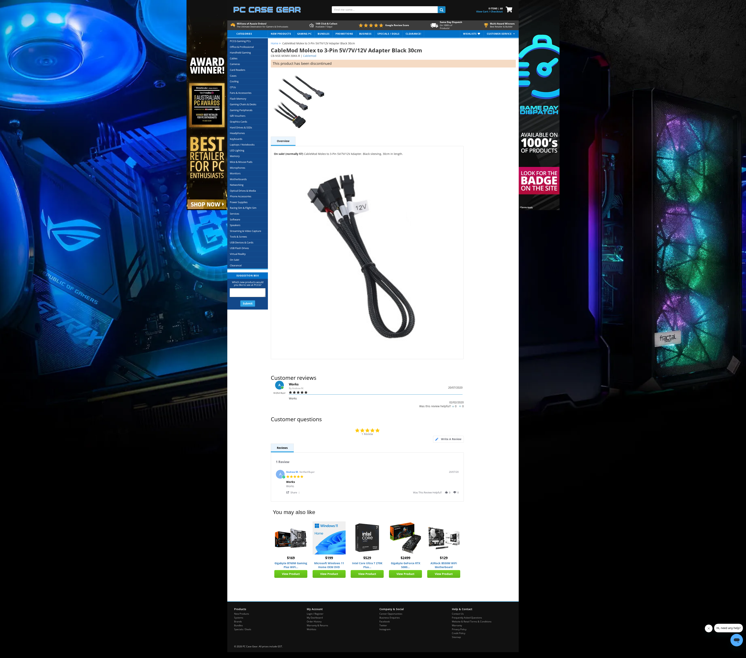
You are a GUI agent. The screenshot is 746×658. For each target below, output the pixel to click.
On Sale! (234, 259)
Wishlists (311, 629)
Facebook (384, 621)
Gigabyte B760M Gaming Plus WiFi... (291, 565)
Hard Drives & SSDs (241, 127)
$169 (291, 557)
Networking (236, 185)
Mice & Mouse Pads (241, 162)
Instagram (384, 629)
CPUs (233, 87)
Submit (248, 303)
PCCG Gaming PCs (240, 41)
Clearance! (236, 265)
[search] (441, 9)
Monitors (235, 173)
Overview (283, 141)
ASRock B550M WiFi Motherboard (444, 565)
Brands (238, 621)
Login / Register (315, 613)
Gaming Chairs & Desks (243, 104)
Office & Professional (242, 47)
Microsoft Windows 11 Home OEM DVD (329, 565)
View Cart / (483, 11)
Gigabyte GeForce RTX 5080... (405, 565)
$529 (367, 557)
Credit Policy (458, 633)
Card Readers (237, 70)
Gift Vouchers (237, 116)
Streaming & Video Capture (245, 231)
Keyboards (236, 139)
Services (234, 213)
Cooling (234, 81)
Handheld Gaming (240, 52)
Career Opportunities (390, 613)
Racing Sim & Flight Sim (243, 208)
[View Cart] (508, 9)
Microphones (237, 167)
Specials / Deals (242, 629)
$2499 (405, 557)
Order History (314, 621)
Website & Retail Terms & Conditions (472, 621)
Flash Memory (238, 98)
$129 (444, 557)
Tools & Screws (238, 236)
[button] (293, 492)
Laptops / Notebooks (242, 144)
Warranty (457, 625)
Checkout (497, 11)
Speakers (235, 225)
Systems (238, 617)
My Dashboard (315, 617)
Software (235, 219)
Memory (235, 156)
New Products (241, 613)
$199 (329, 557)
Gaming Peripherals (241, 110)
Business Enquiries (389, 617)
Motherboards (238, 179)
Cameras (235, 64)
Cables (233, 58)
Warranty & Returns (317, 625)
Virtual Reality (238, 254)
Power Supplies (239, 202)
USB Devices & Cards (241, 242)
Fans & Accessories (240, 93)
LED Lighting (237, 150)
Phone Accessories (240, 196)
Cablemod (309, 56)
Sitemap (456, 637)
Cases (233, 75)
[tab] (448, 439)
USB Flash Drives (239, 248)
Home (274, 43)
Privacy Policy (459, 629)
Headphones (237, 133)
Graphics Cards (238, 121)
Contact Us (458, 613)
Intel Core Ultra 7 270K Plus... (367, 565)
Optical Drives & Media (243, 190)
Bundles (238, 625)
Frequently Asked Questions (467, 617)
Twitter (383, 625)
